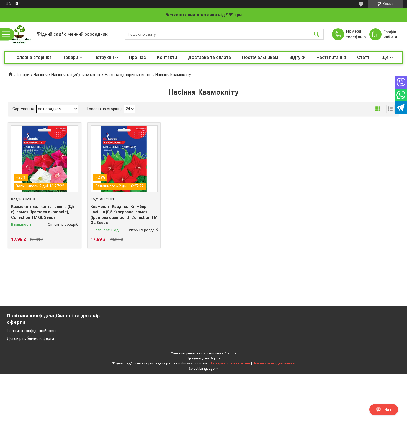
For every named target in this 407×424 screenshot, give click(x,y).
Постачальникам (260, 57)
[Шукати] (316, 34)
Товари (70, 57)
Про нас (137, 57)
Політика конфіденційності (31, 330)
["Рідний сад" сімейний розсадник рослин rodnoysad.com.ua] (19, 34)
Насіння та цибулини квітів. (76, 75)
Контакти (167, 57)
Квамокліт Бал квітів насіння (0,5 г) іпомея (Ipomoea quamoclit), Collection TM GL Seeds (42, 212)
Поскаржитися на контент (230, 363)
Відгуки (297, 57)
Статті (363, 57)
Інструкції (103, 57)
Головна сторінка (33, 57)
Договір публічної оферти (30, 338)
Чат (387, 409)
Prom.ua (230, 353)
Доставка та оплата (209, 57)
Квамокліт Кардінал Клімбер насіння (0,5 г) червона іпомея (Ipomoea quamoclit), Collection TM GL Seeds (124, 214)
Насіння (41, 75)
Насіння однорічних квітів (128, 75)
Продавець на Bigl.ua (203, 358)
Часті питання (331, 57)
